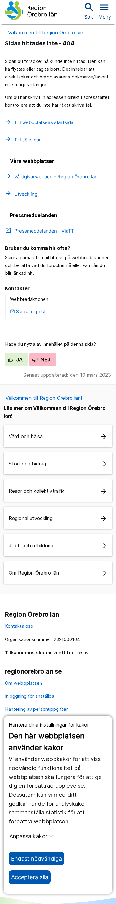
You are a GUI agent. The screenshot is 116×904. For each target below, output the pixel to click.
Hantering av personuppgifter (36, 709)
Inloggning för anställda (29, 696)
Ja (19, 359)
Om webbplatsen (23, 683)
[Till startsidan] (31, 10)
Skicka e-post (28, 311)
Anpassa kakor (28, 836)
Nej (45, 359)
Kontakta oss (19, 626)
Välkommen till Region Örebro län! (46, 32)
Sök (88, 11)
